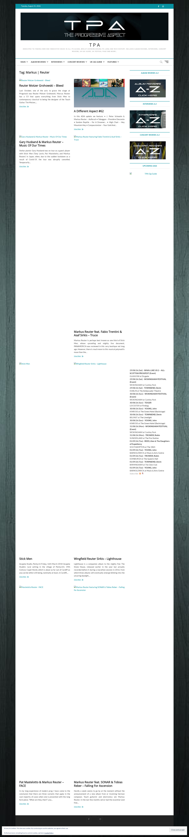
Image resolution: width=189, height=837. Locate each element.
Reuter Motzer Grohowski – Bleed (41, 85)
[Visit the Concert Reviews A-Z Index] (148, 143)
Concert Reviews (76, 62)
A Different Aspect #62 (89, 111)
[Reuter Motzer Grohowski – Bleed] (44, 80)
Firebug (145, 405)
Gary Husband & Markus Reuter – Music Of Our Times (41, 143)
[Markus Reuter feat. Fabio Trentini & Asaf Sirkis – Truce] (99, 231)
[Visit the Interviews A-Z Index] (148, 112)
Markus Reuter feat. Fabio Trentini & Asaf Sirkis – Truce (98, 333)
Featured (112, 62)
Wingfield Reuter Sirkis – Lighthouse (97, 559)
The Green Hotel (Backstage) (153, 411)
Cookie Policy (48, 833)
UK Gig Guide (96, 62)
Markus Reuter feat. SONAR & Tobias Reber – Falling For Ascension (98, 784)
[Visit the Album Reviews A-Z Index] (148, 81)
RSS (140, 473)
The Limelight (146, 417)
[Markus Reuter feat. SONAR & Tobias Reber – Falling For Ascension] (99, 682)
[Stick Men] (44, 458)
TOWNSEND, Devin (152, 388)
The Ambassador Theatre (150, 391)
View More (26, 106)
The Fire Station (152, 438)
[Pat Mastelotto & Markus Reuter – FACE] (44, 682)
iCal (142, 473)
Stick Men (25, 559)
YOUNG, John (151, 408)
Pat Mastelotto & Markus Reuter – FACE (41, 784)
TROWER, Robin (152, 435)
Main (23, 62)
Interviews (56, 62)
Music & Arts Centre (155, 453)
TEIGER (148, 402)
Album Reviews (38, 62)
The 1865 (151, 447)
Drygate (145, 376)
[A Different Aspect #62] (99, 93)
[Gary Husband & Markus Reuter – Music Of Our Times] (44, 136)
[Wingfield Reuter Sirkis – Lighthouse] (99, 458)
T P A (94, 45)
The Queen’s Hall (151, 459)
